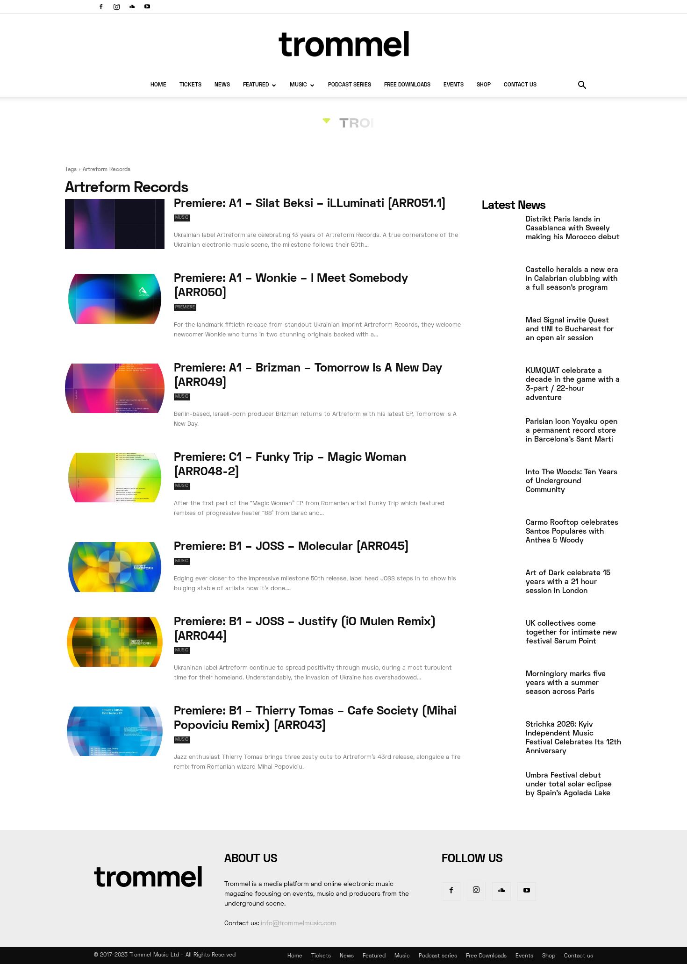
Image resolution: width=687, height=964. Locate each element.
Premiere (185, 307)
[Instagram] (116, 6)
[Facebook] (101, 6)
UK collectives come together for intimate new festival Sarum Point (571, 633)
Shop (484, 85)
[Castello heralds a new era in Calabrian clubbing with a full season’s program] (500, 286)
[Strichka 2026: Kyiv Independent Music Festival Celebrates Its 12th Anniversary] (500, 740)
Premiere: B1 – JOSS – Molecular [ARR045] (291, 547)
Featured (256, 85)
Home (158, 85)
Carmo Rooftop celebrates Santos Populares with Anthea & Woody (572, 532)
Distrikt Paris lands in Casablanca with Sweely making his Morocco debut (573, 228)
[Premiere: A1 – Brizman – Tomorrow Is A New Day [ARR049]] (115, 389)
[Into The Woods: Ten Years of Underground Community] (500, 488)
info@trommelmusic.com (298, 924)
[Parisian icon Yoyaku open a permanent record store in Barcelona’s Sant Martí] (500, 438)
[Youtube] (147, 6)
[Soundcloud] (132, 6)
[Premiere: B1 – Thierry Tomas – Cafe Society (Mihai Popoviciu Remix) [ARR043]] (115, 732)
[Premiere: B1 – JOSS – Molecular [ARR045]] (115, 567)
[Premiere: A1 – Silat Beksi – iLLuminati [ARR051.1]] (115, 224)
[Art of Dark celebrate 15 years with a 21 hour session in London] (500, 589)
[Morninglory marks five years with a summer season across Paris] (500, 690)
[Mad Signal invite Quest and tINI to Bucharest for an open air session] (500, 336)
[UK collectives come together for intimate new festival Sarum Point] (500, 639)
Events (454, 85)
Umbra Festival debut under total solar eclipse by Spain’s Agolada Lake (569, 784)
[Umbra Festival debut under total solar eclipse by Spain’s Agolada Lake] (500, 791)
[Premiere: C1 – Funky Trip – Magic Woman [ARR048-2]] (115, 478)
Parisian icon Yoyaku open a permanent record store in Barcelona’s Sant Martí (571, 431)
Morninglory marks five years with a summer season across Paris (566, 683)
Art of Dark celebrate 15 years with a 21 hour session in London (568, 582)
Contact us (520, 85)
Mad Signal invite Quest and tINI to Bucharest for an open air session (570, 329)
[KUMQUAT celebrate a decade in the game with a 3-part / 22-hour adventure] (500, 387)
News (222, 85)
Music (298, 85)
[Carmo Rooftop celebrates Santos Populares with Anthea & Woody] (500, 539)
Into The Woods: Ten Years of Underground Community (571, 481)
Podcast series (349, 85)
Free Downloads (407, 85)
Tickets (190, 85)
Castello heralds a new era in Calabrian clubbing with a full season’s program (572, 279)
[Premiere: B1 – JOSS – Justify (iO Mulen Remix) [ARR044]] (115, 642)
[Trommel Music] (343, 44)
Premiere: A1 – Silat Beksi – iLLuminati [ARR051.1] (310, 204)
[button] (582, 86)
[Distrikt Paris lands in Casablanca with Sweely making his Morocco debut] (500, 235)
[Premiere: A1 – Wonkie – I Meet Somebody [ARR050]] (115, 299)
